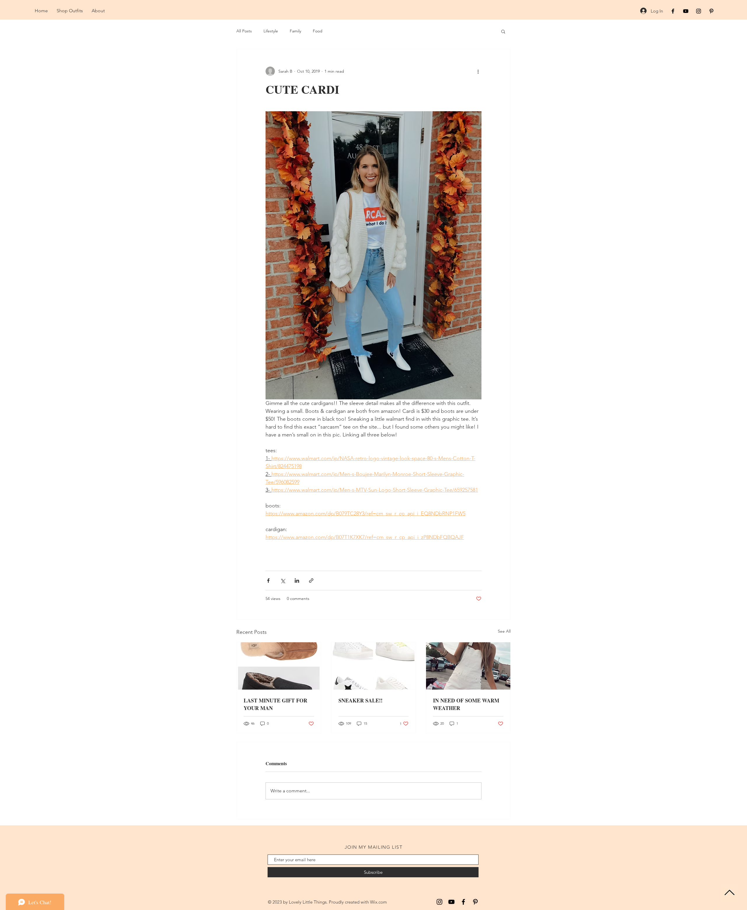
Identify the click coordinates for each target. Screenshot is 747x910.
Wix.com (378, 902)
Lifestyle (270, 31)
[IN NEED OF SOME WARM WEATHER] (468, 666)
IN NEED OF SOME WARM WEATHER (466, 704)
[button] (503, 31)
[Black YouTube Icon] (686, 11)
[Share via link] (311, 580)
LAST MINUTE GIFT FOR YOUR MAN (275, 704)
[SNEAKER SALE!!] (373, 666)
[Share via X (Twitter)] (282, 580)
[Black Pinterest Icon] (711, 11)
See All (504, 631)
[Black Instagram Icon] (698, 11)
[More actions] (477, 71)
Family (295, 31)
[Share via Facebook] (268, 580)
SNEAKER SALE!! (360, 700)
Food (317, 31)
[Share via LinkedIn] (297, 580)
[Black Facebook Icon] (673, 11)
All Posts (244, 31)
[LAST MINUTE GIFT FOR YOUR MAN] (279, 666)
